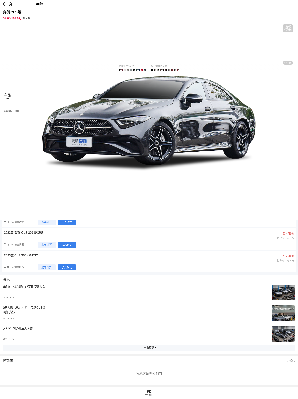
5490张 (287, 63)
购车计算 (46, 221)
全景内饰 (288, 30)
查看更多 (149, 347)
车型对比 (149, 395)
